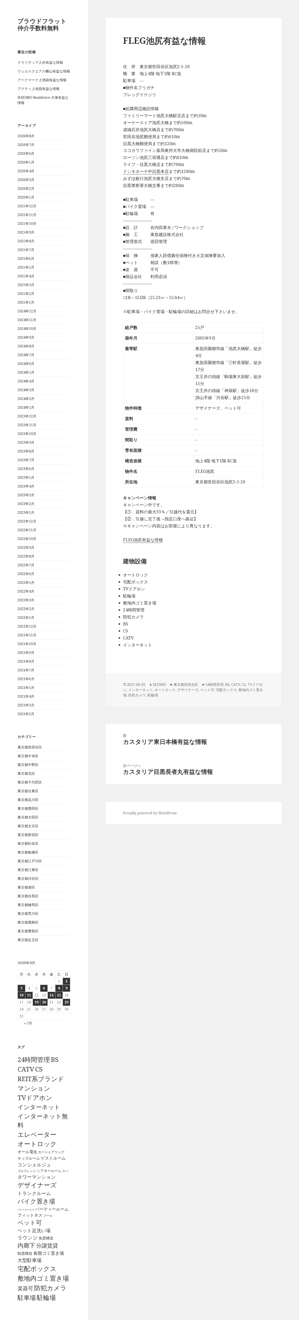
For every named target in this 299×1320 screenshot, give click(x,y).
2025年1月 (26, 302)
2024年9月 (26, 337)
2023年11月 (27, 424)
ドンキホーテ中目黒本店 (146, 171)
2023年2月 (26, 503)
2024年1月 (26, 407)
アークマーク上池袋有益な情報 (42, 79)
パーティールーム (52, 1209)
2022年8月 (26, 556)
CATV (26, 1069)
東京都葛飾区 (28, 922)
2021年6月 (26, 678)
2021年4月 (26, 696)
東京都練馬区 (28, 904)
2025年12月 (27, 206)
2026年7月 (26, 144)
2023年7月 (26, 460)
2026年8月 (26, 136)
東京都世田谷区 (30, 747)
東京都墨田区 (28, 808)
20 (44, 1002)
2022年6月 (26, 573)
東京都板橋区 (28, 852)
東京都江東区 (28, 869)
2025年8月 (26, 241)
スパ (65, 1171)
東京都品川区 (28, 799)
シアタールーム (49, 1170)
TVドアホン (35, 1097)
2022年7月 (26, 565)
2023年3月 (26, 495)
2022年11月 (27, 530)
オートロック (37, 1143)
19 (37, 1002)
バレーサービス (26, 1209)
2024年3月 (26, 389)
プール (48, 1215)
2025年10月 (27, 223)
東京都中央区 (28, 755)
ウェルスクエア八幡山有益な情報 (44, 71)
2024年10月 (27, 328)
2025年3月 (26, 284)
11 (29, 995)
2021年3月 (26, 705)
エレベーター (37, 1134)
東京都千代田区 (30, 782)
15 (59, 995)
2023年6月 (26, 468)
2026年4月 (26, 171)
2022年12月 (27, 521)
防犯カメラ (50, 1287)
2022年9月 (26, 547)
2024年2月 (26, 398)
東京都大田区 (28, 817)
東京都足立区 (28, 939)
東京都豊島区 (28, 931)
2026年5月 (26, 162)
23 (67, 1002)
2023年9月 (26, 442)
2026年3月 (26, 179)
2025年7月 (26, 249)
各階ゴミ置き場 (48, 1253)
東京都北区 (26, 773)
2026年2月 (26, 188)
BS (54, 1059)
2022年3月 (26, 600)
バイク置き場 (36, 1201)
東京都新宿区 (28, 834)
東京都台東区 (28, 790)
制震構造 (25, 1253)
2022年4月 (26, 591)
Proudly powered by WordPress (150, 813)
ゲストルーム (53, 1158)
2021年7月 (26, 670)
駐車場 (27, 1298)
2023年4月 (26, 486)
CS (38, 1069)
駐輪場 (46, 1297)
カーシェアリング (51, 1152)
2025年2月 (26, 293)
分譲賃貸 (47, 1245)
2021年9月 (26, 652)
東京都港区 (26, 887)
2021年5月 (26, 687)
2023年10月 (27, 433)
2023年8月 (26, 451)
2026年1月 (26, 197)
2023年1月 (26, 512)
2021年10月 (27, 643)
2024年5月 (26, 372)
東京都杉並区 (28, 843)
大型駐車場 (30, 1260)
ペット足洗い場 (34, 1230)
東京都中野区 (28, 764)
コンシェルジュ (34, 1164)
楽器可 (25, 1288)
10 (21, 995)
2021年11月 (27, 635)
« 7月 (28, 1023)
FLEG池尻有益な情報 (143, 540)
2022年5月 (26, 582)
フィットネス (30, 1215)
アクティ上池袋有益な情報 (39, 88)
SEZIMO (159, 684)
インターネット (39, 1107)
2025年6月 (26, 258)
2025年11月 (27, 214)
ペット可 (30, 1222)
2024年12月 (27, 311)
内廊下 (26, 1245)
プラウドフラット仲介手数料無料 (42, 24)
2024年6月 (26, 363)
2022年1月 (26, 617)
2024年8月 (26, 346)
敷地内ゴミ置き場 (43, 1278)
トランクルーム (34, 1193)
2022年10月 (27, 538)
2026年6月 (26, 153)
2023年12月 (27, 416)
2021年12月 (27, 626)
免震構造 (46, 1238)
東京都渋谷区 (28, 878)
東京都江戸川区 (30, 861)
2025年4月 (26, 276)
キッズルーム (29, 1158)
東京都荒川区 (28, 913)
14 (51, 995)
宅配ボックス (37, 1268)
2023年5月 (26, 477)
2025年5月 (26, 267)
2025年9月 (26, 232)
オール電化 (27, 1151)
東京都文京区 (28, 826)
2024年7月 (26, 354)
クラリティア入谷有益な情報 (40, 62)
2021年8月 (26, 661)
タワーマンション (37, 1177)
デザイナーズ (37, 1185)
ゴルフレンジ (27, 1171)
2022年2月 (26, 608)
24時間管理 (34, 1059)
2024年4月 (26, 381)
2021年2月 (26, 713)
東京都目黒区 (28, 896)
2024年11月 (27, 319)
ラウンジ (28, 1237)
